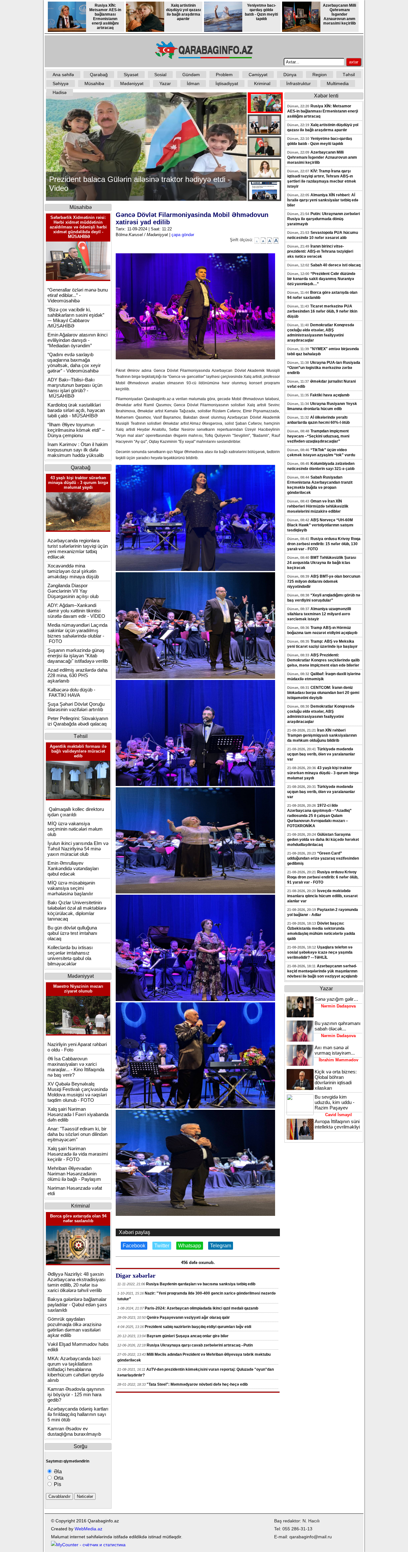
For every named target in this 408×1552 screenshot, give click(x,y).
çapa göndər (182, 234)
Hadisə (60, 92)
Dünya (289, 74)
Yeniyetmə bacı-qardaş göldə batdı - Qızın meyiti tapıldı (261, 12)
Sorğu (80, 1446)
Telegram (220, 1245)
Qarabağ (99, 74)
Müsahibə (94, 83)
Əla (57, 1471)
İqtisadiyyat (226, 83)
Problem (224, 74)
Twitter (161, 1245)
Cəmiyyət (258, 74)
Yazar (165, 83)
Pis (57, 1484)
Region (319, 74)
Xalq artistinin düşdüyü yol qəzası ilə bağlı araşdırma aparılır (183, 12)
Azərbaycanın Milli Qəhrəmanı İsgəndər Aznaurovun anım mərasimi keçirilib (339, 14)
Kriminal (262, 83)
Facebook (134, 1245)
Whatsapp (189, 1245)
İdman (193, 83)
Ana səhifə (63, 74)
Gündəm (191, 74)
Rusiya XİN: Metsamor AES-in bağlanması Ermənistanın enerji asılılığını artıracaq (105, 16)
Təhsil (349, 74)
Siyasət (131, 74)
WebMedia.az (88, 1528)
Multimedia (338, 83)
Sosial (160, 74)
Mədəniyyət (131, 83)
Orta (58, 1478)
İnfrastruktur (298, 83)
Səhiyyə (61, 83)
